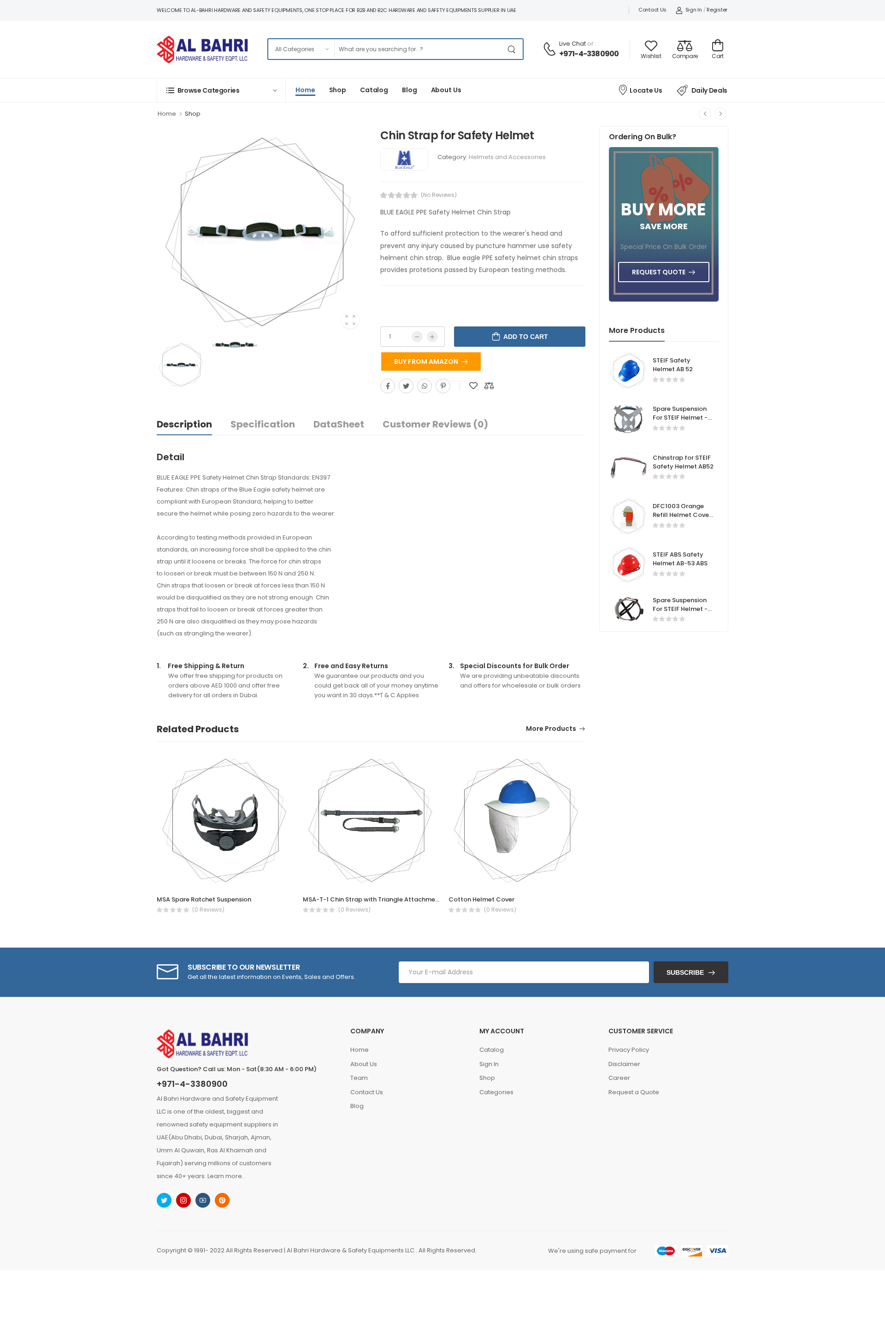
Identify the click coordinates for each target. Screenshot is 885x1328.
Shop (338, 90)
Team (359, 1077)
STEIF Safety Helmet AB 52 (673, 365)
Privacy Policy (628, 1049)
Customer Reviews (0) (435, 424)
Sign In (693, 9)
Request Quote (658, 272)
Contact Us (652, 9)
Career (619, 1077)
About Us (446, 90)
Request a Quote (633, 1092)
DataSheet (338, 424)
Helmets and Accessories (507, 157)
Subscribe (685, 972)
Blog (409, 90)
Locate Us (646, 90)
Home (305, 90)
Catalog (374, 90)
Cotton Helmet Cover (481, 899)
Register (717, 9)
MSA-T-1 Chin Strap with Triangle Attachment (372, 899)
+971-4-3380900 (589, 53)
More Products (551, 729)
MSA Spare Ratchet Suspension (204, 899)
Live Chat (572, 43)
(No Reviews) (439, 195)
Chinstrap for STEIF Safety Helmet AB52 (683, 462)
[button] (221, 90)
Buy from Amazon (426, 361)
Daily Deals (709, 90)
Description (184, 424)
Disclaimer (624, 1064)
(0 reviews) (208, 910)
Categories (496, 1092)
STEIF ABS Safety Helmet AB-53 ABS (680, 559)
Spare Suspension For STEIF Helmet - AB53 (680, 609)
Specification (262, 424)
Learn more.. (226, 1176)
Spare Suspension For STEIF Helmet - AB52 (680, 417)
